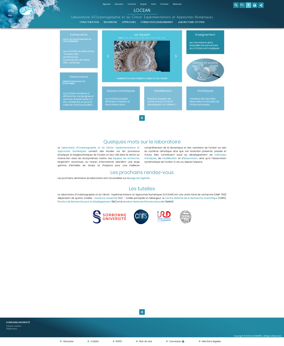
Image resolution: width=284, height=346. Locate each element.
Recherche (110, 22)
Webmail (177, 4)
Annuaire (119, 4)
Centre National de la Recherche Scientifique (191, 198)
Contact (132, 4)
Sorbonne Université (105, 198)
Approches (129, 22)
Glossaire (68, 341)
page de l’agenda (140, 178)
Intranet (164, 4)
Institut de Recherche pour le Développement (85, 201)
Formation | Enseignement (157, 22)
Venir (153, 4)
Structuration (89, 22)
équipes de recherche (126, 158)
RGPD (119, 341)
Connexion (175, 341)
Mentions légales (211, 341)
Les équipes (142, 35)
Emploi (143, 4)
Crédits (95, 341)
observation (190, 158)
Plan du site (145, 341)
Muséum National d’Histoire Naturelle (144, 201)
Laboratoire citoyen (191, 22)
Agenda (106, 4)
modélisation (169, 158)
